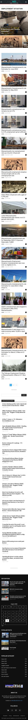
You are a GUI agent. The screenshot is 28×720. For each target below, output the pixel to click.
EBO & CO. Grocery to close (16, 589)
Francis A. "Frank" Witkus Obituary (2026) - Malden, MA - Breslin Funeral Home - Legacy (14, 436)
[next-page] (16, 385)
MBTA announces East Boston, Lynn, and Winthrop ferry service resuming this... (18, 635)
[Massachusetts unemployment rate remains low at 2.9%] (14, 101)
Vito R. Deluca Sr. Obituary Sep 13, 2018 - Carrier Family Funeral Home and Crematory (14, 476)
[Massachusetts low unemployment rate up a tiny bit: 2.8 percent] (14, 143)
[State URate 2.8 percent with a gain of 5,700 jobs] (14, 186)
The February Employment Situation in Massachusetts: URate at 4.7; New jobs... (13, 375)
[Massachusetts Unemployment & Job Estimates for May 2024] (14, 80)
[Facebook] (12, 710)
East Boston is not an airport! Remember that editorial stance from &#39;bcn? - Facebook (14, 549)
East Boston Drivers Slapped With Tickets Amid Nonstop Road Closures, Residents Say (14, 451)
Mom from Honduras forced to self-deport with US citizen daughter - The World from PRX (13, 493)
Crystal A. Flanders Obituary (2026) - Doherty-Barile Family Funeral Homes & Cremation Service (13, 468)
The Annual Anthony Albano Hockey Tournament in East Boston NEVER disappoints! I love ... (12, 460)
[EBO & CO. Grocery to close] (5, 591)
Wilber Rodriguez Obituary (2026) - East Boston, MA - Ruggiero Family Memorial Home (13, 412)
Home (2, 6)
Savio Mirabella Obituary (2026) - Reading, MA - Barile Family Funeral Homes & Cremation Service (14, 427)
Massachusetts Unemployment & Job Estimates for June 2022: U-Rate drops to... (13, 286)
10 (3, 615)
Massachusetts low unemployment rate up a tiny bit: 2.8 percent (13, 152)
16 (24, 615)
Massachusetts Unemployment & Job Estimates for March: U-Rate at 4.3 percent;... (13, 352)
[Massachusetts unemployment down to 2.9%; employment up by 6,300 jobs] (14, 122)
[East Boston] (14, 2)
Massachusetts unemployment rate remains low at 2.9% (13, 110)
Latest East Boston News (8, 400)
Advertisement (16, 715)
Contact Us (22, 715)
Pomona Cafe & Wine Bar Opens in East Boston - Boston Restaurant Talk (13, 509)
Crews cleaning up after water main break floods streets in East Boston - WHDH (14, 404)
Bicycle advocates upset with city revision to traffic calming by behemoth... (17, 583)
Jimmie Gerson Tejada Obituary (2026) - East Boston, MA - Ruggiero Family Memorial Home (13, 517)
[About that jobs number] (11, 43)
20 (15, 618)
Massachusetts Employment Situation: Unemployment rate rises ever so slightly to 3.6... (13, 263)
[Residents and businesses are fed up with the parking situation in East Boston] (5, 597)
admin (2, 33)
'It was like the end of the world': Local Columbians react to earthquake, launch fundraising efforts (14, 526)
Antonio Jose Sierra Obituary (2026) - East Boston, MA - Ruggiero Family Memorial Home (13, 485)
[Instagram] (16, 710)
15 (21, 615)
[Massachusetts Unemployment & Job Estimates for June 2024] (14, 59)
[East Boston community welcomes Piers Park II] (5, 642)
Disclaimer (5, 715)
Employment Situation (6, 27)
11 (7, 615)
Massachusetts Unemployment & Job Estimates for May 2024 (13, 89)
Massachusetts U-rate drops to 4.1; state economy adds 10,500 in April (13, 330)
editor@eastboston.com (16, 700)
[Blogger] (8, 710)
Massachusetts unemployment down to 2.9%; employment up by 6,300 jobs (13, 131)
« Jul (2, 625)
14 (18, 615)
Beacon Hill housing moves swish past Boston (13, 542)
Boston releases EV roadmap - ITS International (12, 443)
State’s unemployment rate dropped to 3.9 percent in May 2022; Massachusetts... (14, 308)
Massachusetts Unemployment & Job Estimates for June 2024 (13, 68)
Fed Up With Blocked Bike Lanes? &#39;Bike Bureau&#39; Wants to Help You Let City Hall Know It (13, 534)
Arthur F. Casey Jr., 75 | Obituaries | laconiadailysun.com (12, 420)
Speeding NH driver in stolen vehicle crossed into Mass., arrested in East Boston (12, 558)
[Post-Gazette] (5, 648)
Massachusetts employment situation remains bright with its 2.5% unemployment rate (14, 173)
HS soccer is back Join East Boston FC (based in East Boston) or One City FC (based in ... (13, 502)
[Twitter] (19, 710)
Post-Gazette (13, 647)
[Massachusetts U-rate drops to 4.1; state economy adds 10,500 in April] (14, 321)
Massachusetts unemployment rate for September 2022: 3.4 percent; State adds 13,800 (13, 240)
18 (7, 618)
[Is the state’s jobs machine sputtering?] (14, 23)
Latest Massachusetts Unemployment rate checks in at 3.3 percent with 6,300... (13, 217)
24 (3, 620)
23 (24, 618)
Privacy (10, 715)
